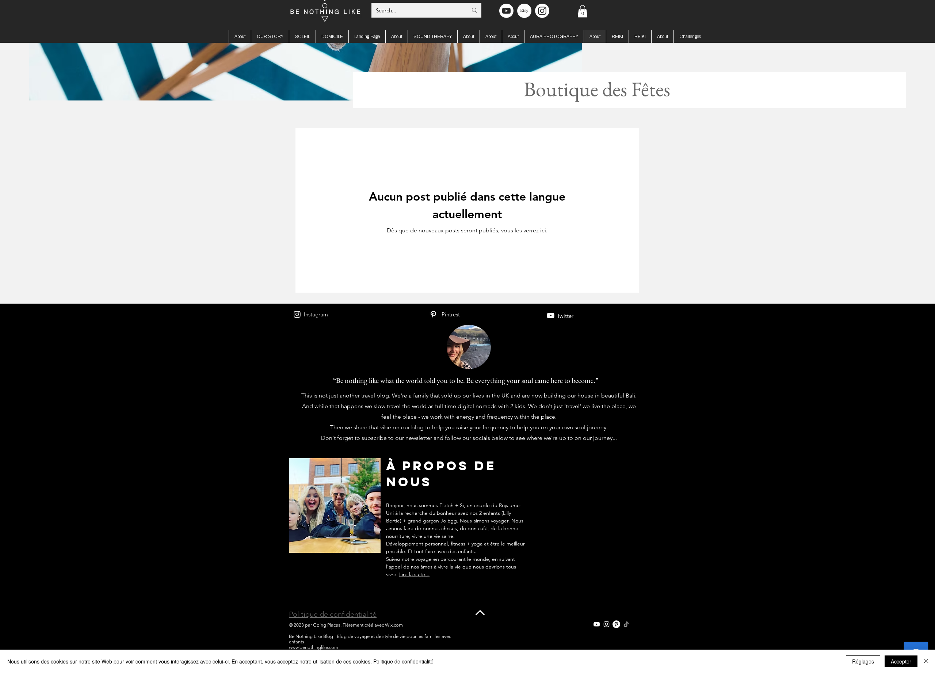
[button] (582, 11)
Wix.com (394, 625)
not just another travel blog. (354, 395)
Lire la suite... (414, 574)
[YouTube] (550, 315)
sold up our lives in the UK (475, 395)
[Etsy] (524, 11)
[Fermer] (926, 661)
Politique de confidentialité (333, 614)
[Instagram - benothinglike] (542, 11)
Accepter (901, 661)
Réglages (863, 661)
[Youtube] (506, 11)
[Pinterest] (433, 314)
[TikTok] (626, 624)
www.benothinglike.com (313, 647)
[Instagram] (297, 314)
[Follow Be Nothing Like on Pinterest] (616, 624)
